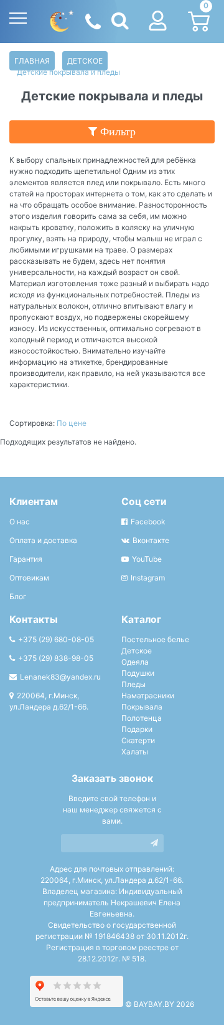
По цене (71, 423)
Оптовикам (29, 577)
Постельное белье (155, 639)
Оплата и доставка (43, 540)
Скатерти (138, 740)
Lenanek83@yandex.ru (60, 676)
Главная (32, 60)
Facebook (148, 521)
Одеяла (135, 661)
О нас (19, 521)
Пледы (133, 684)
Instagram (148, 577)
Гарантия (25, 559)
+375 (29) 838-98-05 (55, 658)
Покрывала (141, 706)
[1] (154, 843)
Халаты (134, 751)
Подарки (136, 729)
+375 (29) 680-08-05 (56, 639)
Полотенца (141, 718)
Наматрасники (147, 695)
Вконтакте (151, 540)
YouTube (147, 559)
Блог (18, 596)
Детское (85, 60)
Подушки (137, 673)
